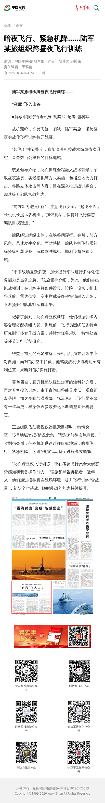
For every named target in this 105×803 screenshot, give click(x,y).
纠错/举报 (23, 788)
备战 (7, 25)
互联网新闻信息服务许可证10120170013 (61, 788)
